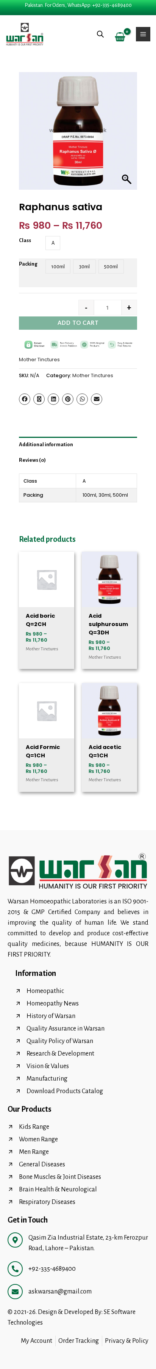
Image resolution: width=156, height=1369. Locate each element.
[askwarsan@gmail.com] (15, 1291)
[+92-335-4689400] (15, 1268)
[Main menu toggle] (143, 34)
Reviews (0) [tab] (32, 460)
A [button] (53, 243)
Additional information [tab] (46, 444)
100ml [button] (58, 266)
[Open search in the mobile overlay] (100, 34)
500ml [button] (111, 266)
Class (25, 240)
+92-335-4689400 (52, 1268)
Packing (28, 264)
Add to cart (78, 322)
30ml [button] (84, 266)
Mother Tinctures (39, 359)
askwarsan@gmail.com (60, 1291)
